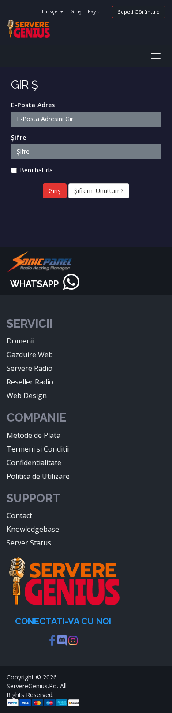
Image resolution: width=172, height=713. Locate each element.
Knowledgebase (33, 529)
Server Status (29, 543)
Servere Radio (29, 368)
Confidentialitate (34, 462)
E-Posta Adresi (34, 105)
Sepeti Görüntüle (139, 11)
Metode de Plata (33, 435)
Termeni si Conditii (38, 449)
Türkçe (50, 11)
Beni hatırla (36, 170)
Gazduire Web (30, 354)
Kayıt (93, 11)
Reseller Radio (30, 382)
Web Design (27, 395)
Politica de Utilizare (38, 476)
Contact (19, 515)
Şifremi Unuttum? (98, 191)
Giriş (75, 11)
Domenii (20, 341)
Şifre (18, 137)
